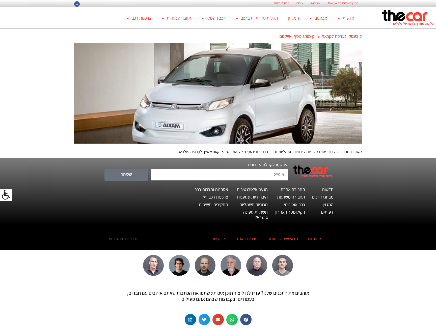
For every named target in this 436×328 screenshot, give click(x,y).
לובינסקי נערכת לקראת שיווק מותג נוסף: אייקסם (320, 36)
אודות (299, 3)
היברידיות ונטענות (252, 197)
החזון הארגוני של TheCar (343, 3)
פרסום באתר (281, 3)
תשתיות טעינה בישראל (255, 214)
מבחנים (320, 18)
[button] (246, 319)
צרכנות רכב (141, 18)
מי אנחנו (315, 239)
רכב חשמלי (216, 18)
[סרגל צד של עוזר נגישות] (6, 195)
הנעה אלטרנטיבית (252, 189)
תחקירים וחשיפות (213, 204)
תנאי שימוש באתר (283, 239)
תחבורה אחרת (179, 18)
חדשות (348, 18)
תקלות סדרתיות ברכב (259, 18)
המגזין (293, 18)
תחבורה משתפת (291, 197)
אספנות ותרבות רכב (211, 189)
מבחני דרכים (323, 197)
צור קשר (315, 3)
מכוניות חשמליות (253, 204)
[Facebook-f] (77, 4)
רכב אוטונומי (294, 204)
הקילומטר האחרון (290, 212)
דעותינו (327, 212)
